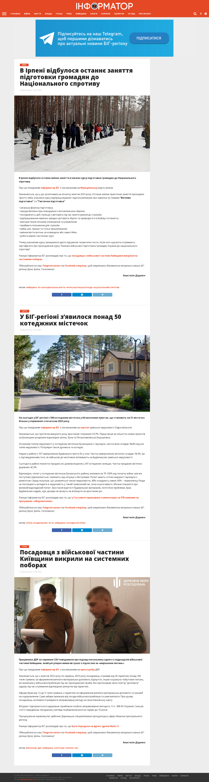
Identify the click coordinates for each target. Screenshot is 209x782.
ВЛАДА (48, 13)
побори (69, 748)
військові (31, 748)
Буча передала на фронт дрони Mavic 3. (95, 726)
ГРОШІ (59, 13)
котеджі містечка (76, 523)
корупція (59, 748)
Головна (15, 13)
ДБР (40, 748)
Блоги (93, 13)
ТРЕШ (69, 13)
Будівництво (41, 523)
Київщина (81, 13)
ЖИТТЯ (37, 13)
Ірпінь (29, 523)
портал (84, 427)
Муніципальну (89, 187)
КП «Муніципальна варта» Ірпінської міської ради (65, 287)
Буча (51, 523)
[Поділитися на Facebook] (62, 294)
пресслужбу (87, 669)
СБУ (76, 748)
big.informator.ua (28, 779)
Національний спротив (106, 287)
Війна (27, 13)
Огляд (131, 13)
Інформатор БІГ (50, 187)
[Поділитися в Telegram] (82, 294)
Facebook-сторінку (75, 265)
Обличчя (119, 13)
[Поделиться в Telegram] (82, 529)
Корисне (105, 13)
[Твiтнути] (102, 294)
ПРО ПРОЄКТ (145, 13)
